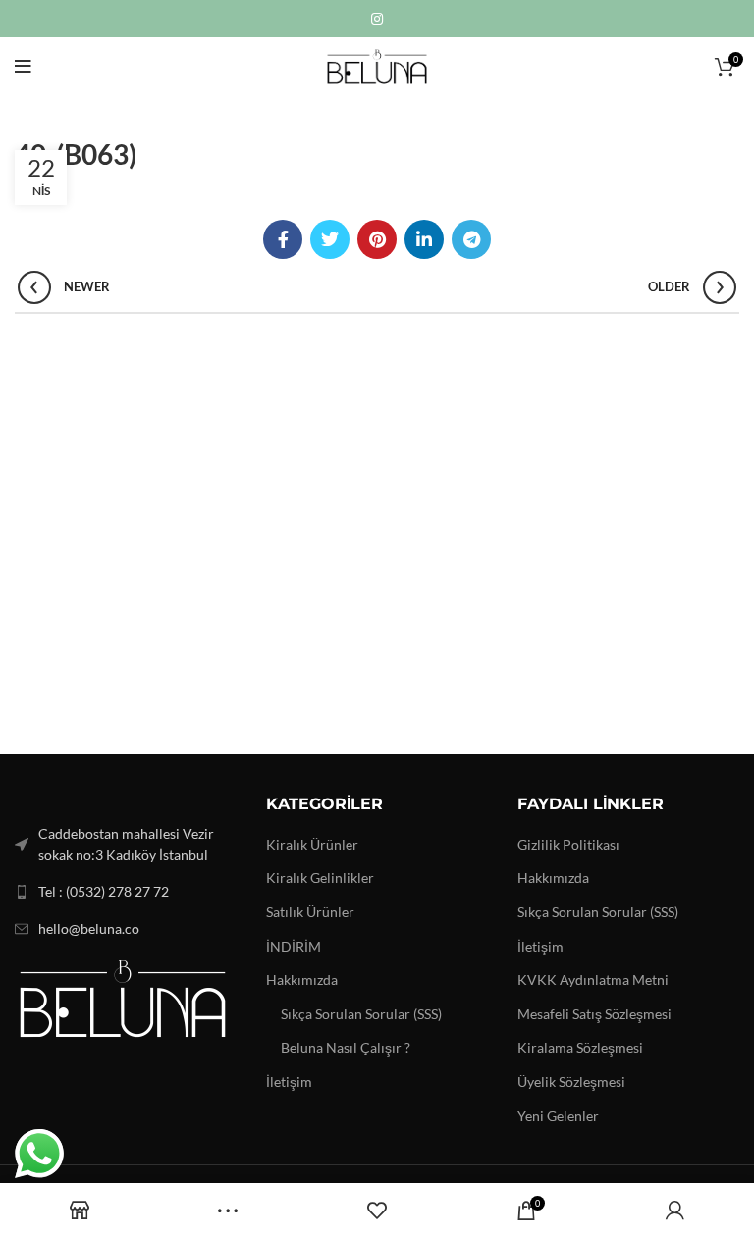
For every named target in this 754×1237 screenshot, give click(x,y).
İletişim (289, 1081)
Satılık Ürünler (310, 911)
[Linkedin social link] (424, 239)
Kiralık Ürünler (312, 844)
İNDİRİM (293, 946)
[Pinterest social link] (377, 239)
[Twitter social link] (330, 239)
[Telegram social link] (471, 239)
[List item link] (126, 891)
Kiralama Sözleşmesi (580, 1047)
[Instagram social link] (377, 18)
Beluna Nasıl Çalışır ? (345, 1047)
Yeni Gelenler (558, 1116)
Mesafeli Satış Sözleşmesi (594, 1013)
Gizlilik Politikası (568, 844)
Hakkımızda (302, 979)
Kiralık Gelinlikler (320, 877)
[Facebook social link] (282, 239)
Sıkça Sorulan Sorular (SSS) (361, 1013)
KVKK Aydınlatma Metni (593, 979)
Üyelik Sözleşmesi (571, 1081)
